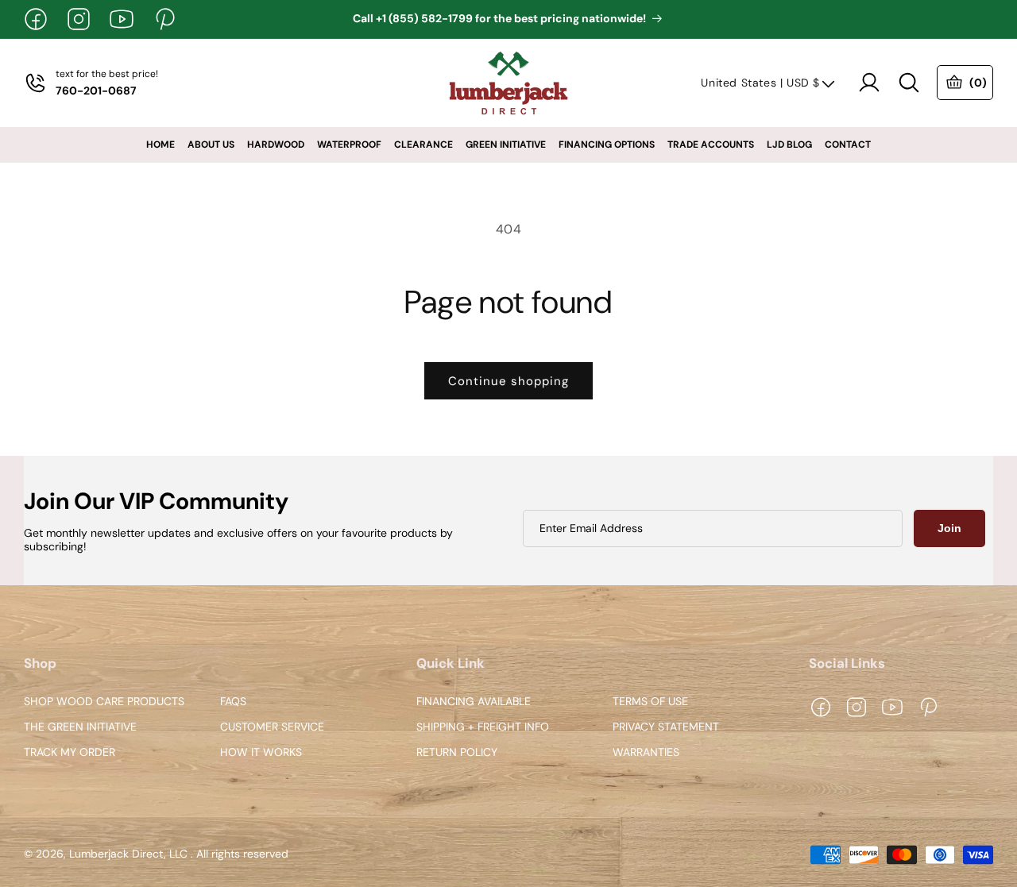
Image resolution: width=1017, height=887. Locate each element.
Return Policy (456, 752)
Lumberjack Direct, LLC (128, 854)
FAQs (233, 702)
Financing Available (473, 702)
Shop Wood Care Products (104, 702)
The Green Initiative (80, 727)
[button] (909, 82)
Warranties (646, 752)
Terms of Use (650, 702)
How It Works (261, 752)
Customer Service (272, 727)
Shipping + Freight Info (482, 727)
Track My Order (69, 752)
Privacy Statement (666, 727)
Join (949, 528)
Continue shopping (508, 381)
